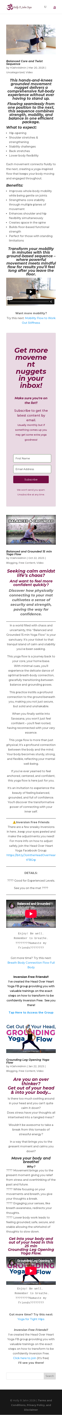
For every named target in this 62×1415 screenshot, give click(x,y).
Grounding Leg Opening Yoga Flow (27, 1061)
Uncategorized (15, 72)
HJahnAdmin (18, 67)
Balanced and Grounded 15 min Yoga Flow (29, 553)
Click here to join (24, 1358)
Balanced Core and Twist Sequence (24, 63)
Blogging (11, 562)
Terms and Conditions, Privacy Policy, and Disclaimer (31, 1405)
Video (29, 72)
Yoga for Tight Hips (31, 1319)
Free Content (27, 562)
